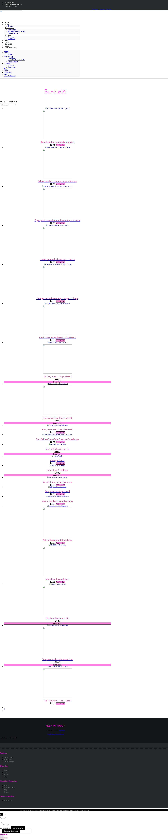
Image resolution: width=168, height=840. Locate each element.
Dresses (8, 35)
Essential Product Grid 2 (16, 31)
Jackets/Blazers (10, 47)
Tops (5, 69)
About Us (8, 24)
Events (10, 54)
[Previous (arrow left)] (1, 839)
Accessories (9, 28)
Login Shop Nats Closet (55, 734)
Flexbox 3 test (13, 33)
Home (6, 51)
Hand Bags (12, 30)
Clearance (11, 39)
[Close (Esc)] (6, 834)
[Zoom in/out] (1, 834)
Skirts (6, 71)
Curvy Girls (7, 72)
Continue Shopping (11, 831)
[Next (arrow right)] (3, 839)
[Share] (4, 834)
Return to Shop (18, 828)
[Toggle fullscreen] (3, 834)
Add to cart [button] (60, 145)
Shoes (6, 74)
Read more (57, 382)
